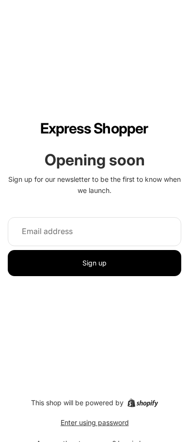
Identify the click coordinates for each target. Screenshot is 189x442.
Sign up (94, 263)
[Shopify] (142, 402)
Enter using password (95, 422)
